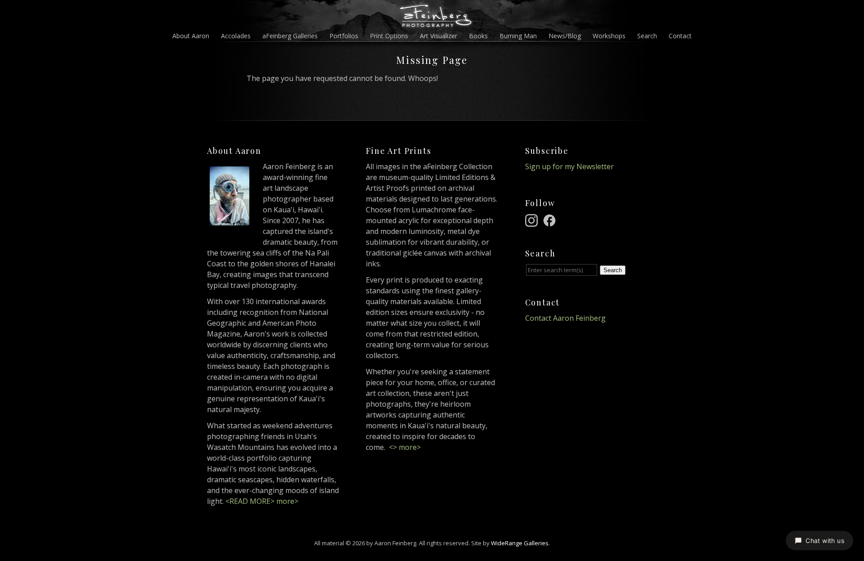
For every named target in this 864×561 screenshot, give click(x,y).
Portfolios (343, 35)
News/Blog (565, 35)
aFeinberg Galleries (290, 35)
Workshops (609, 35)
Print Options (389, 35)
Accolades (236, 35)
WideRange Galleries (520, 543)
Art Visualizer (438, 35)
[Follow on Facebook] (550, 219)
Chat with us (825, 540)
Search (647, 35)
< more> (405, 447)
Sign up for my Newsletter (569, 166)
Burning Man (518, 35)
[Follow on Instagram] (532, 219)
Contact (680, 35)
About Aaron (190, 35)
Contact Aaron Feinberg (565, 318)
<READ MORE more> (261, 501)
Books (478, 35)
